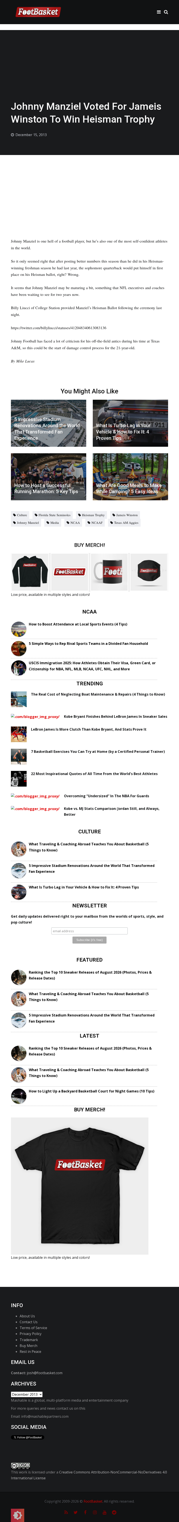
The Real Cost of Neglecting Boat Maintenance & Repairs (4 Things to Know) (98, 694)
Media (54, 522)
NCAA (75, 522)
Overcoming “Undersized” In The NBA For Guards (106, 796)
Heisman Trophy (93, 515)
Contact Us (29, 1322)
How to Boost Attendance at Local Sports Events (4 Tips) (78, 624)
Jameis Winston (127, 515)
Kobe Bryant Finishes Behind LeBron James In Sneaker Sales (115, 716)
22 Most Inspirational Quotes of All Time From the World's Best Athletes (94, 773)
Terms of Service (33, 1327)
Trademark (29, 1339)
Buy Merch (28, 1345)
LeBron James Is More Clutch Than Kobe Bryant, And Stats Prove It (88, 729)
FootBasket (93, 1501)
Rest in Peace (30, 1351)
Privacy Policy (30, 1333)
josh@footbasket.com (44, 1372)
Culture (22, 515)
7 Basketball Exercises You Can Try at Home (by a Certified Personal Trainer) (98, 751)
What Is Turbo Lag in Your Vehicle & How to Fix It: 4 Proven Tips (84, 887)
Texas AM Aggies (126, 522)
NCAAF (97, 522)
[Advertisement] (89, 187)
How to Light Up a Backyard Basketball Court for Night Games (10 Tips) (91, 1091)
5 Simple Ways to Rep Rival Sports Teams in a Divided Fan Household (88, 643)
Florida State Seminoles (55, 515)
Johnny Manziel (28, 522)
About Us (27, 1316)
